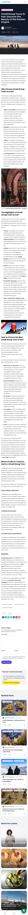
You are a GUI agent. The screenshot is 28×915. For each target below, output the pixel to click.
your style (5, 457)
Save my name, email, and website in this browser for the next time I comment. (14, 657)
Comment (4, 634)
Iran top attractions (7, 607)
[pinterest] (16, 617)
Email (16, 651)
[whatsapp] (11, 617)
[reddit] (19, 617)
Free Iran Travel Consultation (11, 682)
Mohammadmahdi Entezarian (13, 208)
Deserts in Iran (20, 298)
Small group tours (6, 558)
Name (3, 651)
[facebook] (3, 617)
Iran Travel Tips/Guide (7, 10)
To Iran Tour (8, 27)
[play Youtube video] (14, 327)
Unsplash (24, 208)
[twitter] (6, 617)
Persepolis (14, 281)
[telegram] (8, 617)
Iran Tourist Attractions (7, 731)
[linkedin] (14, 617)
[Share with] (17, 32)
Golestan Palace (9, 239)
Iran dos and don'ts (19, 604)
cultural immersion (7, 604)
